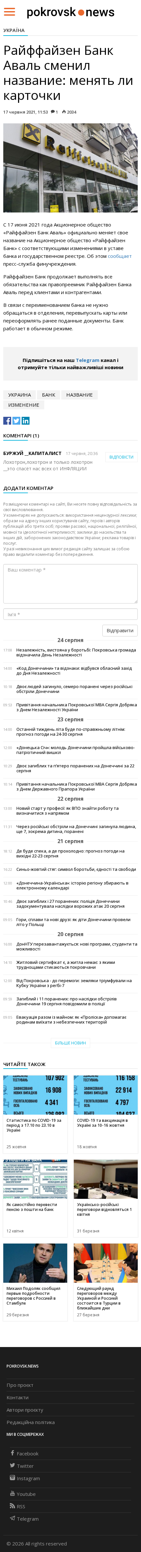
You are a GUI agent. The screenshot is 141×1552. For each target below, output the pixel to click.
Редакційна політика (31, 1422)
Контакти (18, 1397)
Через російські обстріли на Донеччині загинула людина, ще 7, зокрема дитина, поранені (76, 829)
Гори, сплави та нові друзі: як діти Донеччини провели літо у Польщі (73, 922)
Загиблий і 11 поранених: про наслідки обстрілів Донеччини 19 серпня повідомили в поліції (66, 1001)
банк (48, 394)
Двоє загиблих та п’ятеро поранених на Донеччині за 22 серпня (75, 768)
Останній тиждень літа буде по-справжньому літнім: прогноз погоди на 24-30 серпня (70, 732)
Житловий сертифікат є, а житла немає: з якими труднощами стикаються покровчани (65, 965)
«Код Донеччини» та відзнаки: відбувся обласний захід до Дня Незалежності (74, 671)
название (79, 394)
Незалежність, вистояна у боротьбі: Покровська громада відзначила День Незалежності (76, 652)
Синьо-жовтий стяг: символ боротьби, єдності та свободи (76, 869)
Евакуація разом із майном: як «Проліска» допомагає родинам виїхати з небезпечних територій (71, 1020)
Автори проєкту (25, 1409)
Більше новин (70, 1043)
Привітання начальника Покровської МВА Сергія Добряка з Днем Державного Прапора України (76, 787)
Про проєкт (20, 1385)
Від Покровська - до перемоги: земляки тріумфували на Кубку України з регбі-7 (74, 983)
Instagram (28, 1478)
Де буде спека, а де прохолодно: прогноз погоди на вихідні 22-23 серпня (70, 853)
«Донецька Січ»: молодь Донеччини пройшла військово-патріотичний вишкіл (75, 750)
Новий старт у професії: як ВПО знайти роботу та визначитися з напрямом (67, 811)
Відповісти (121, 457)
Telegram (87, 360)
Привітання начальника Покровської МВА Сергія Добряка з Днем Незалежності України (76, 707)
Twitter (25, 1466)
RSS (21, 1506)
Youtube (26, 1494)
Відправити (120, 630)
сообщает (120, 256)
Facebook (27, 1453)
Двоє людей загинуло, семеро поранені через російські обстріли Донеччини (74, 689)
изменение (23, 404)
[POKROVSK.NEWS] (71, 11)
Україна (14, 30)
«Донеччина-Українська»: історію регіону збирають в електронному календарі (72, 885)
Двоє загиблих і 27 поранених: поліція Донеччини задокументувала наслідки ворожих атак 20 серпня (70, 904)
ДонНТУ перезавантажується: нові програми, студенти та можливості (76, 946)
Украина (19, 394)
